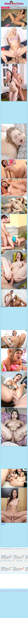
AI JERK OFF (14, 7)
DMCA (20, 590)
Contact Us (25, 590)
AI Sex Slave (5, 7)
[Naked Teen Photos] (14, 3)
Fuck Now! (22, 7)
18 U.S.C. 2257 (15, 590)
